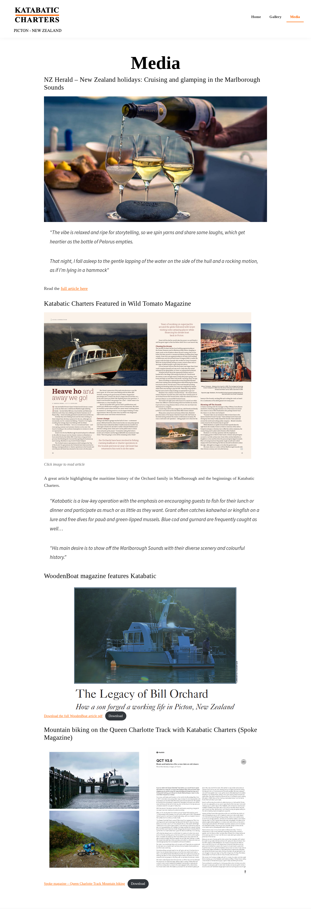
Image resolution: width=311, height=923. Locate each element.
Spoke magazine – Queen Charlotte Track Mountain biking (84, 884)
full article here (74, 288)
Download (116, 716)
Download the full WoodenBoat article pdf (73, 716)
